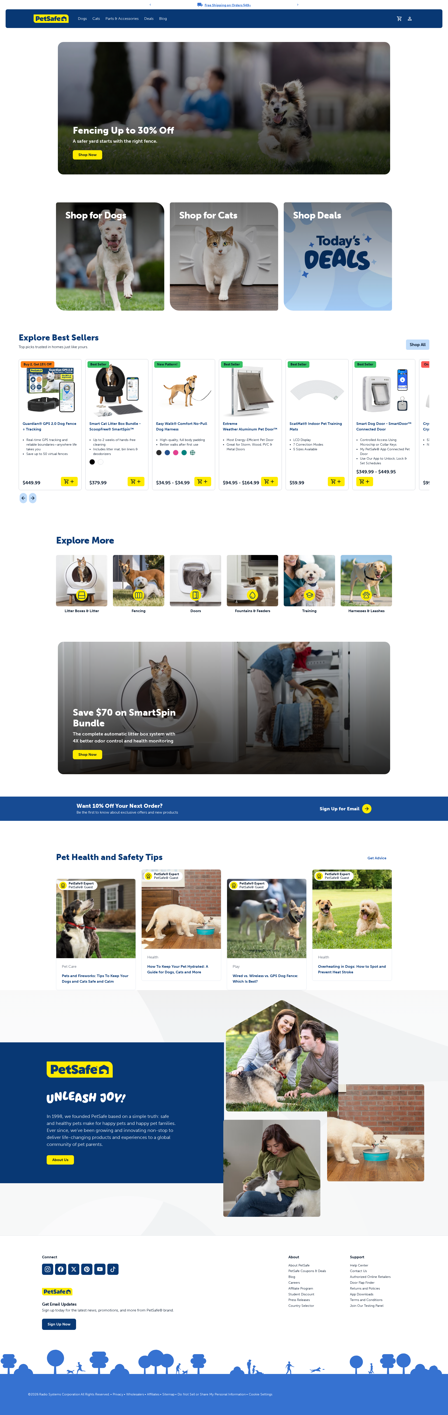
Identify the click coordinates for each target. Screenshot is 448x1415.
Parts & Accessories (122, 18)
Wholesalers (135, 1394)
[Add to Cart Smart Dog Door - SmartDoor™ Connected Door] (364, 481)
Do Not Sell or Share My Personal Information (212, 1394)
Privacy (118, 1394)
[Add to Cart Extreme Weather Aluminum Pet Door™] (269, 481)
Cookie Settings (260, 1394)
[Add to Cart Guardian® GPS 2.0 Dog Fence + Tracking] (69, 481)
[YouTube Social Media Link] (99, 1269)
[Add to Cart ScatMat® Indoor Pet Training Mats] (336, 481)
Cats (96, 18)
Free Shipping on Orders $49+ (228, 5)
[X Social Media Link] (73, 1269)
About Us (60, 1160)
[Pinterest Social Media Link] (86, 1269)
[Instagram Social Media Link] (47, 1269)
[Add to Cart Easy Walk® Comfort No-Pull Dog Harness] (202, 481)
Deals (149, 18)
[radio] (92, 462)
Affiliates (153, 1394)
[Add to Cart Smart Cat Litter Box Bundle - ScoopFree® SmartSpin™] (136, 481)
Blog (163, 18)
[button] (82, 18)
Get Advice (377, 858)
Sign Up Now (59, 1324)
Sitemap (168, 1394)
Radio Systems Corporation (59, 1394)
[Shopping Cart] (399, 18)
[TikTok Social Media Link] (113, 1269)
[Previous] (150, 5)
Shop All (418, 344)
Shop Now (87, 155)
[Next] (297, 5)
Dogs (82, 18)
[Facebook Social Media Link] (60, 1269)
